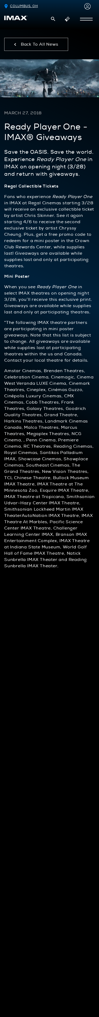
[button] (53, 19)
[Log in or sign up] (86, 6)
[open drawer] (86, 19)
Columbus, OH (24, 6)
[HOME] (15, 18)
